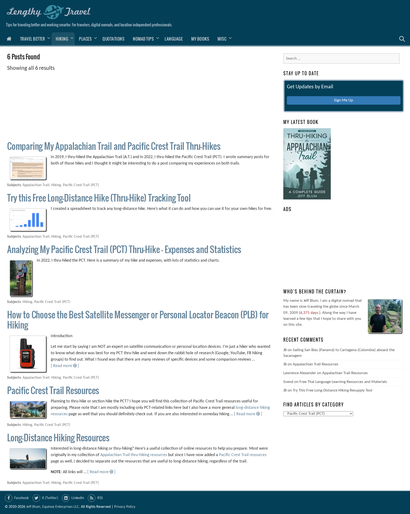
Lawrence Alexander (299, 373)
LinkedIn (77, 498)
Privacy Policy (124, 507)
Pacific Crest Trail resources (242, 455)
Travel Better (32, 39)
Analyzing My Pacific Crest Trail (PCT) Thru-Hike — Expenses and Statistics (124, 249)
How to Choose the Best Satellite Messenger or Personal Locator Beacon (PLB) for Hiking (138, 319)
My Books (200, 39)
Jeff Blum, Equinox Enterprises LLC (52, 507)
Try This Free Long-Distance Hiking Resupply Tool (332, 390)
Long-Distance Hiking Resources (58, 437)
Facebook (21, 498)
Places (85, 39)
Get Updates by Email (310, 87)
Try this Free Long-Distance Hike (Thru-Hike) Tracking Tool (99, 197)
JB (285, 350)
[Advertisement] (141, 106)
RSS (100, 498)
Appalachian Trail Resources (315, 364)
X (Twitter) (50, 498)
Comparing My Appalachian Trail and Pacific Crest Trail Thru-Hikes (113, 146)
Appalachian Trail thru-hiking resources (133, 455)
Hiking (62, 39)
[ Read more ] (65, 366)
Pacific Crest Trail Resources (53, 390)
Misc (222, 39)
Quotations (113, 39)
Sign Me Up (343, 100)
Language (174, 39)
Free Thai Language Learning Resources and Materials (343, 382)
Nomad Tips (143, 39)
